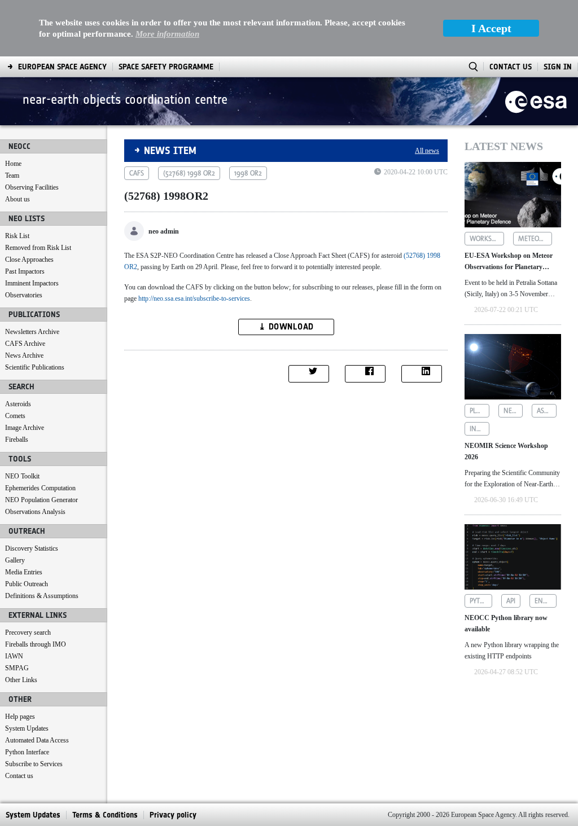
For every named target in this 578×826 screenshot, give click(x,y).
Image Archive (24, 428)
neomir (513, 410)
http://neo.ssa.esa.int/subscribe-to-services (194, 298)
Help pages (20, 716)
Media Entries (23, 572)
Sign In (558, 67)
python (481, 600)
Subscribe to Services (34, 764)
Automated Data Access (37, 740)
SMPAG (17, 668)
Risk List (17, 236)
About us (17, 199)
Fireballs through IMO (35, 644)
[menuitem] (62, 66)
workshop (487, 238)
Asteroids (18, 404)
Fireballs (16, 439)
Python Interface (27, 752)
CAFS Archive (25, 344)
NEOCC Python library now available (506, 623)
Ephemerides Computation (40, 488)
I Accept (491, 28)
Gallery (15, 560)
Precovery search (28, 632)
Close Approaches (29, 259)
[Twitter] (308, 374)
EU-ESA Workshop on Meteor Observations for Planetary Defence (509, 262)
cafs (136, 173)
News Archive (24, 355)
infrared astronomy (479, 428)
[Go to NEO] (536, 101)
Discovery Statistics (31, 548)
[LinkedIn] (421, 374)
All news (427, 151)
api (510, 600)
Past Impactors (25, 271)
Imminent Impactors (32, 283)
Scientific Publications (34, 367)
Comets (15, 416)
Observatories (23, 295)
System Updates (27, 728)
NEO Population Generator (41, 500)
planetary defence (479, 410)
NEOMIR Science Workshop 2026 (506, 451)
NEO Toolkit (22, 476)
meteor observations (535, 238)
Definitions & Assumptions (41, 596)
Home (13, 164)
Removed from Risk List (38, 248)
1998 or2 (248, 173)
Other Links (21, 680)
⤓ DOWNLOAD (286, 327)
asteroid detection (547, 410)
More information (167, 33)
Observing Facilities (32, 187)
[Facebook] (365, 374)
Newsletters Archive (32, 332)
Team (12, 175)
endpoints (546, 600)
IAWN (14, 656)
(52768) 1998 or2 (189, 173)
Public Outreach (26, 584)
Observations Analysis (35, 512)
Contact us (19, 776)
